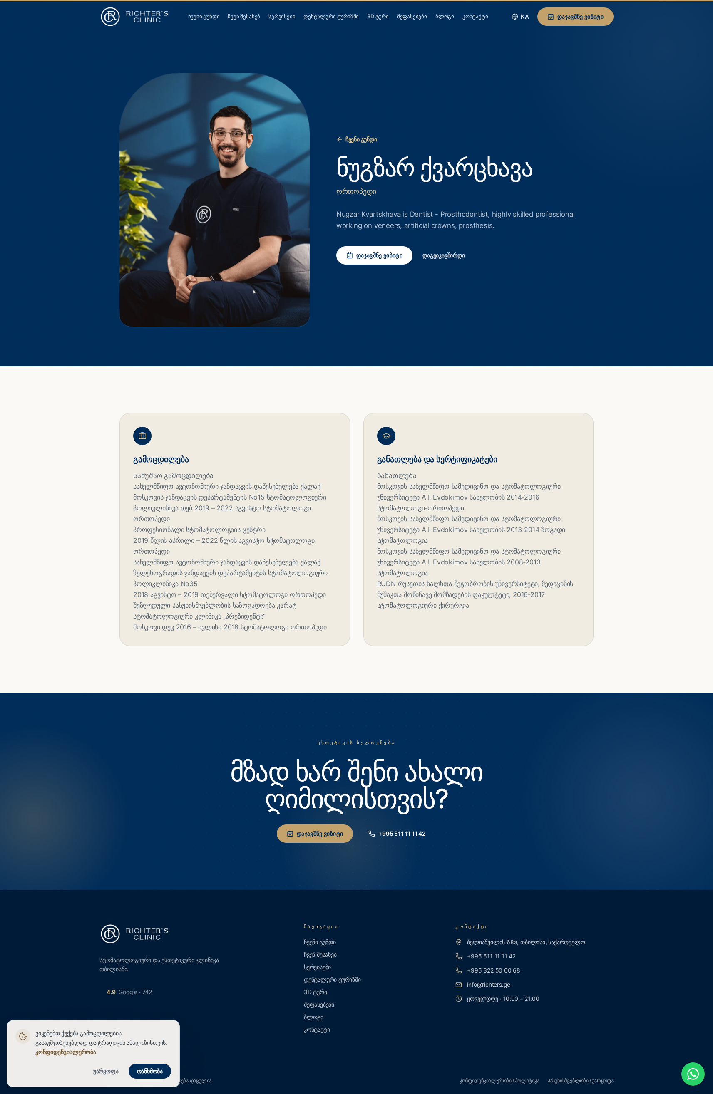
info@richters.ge (488, 984)
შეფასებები (412, 16)
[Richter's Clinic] (134, 16)
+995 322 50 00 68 (493, 970)
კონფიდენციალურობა (65, 1051)
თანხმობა (150, 1070)
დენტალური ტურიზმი (331, 16)
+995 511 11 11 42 (402, 833)
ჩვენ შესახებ (244, 16)
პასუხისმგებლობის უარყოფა (581, 1080)
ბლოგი (444, 16)
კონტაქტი (475, 16)
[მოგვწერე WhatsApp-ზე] (693, 1074)
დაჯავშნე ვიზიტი (580, 16)
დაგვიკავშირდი (443, 255)
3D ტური (378, 16)
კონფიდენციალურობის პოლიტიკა (499, 1080)
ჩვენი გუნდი (204, 16)
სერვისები (281, 16)
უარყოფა (106, 1070)
